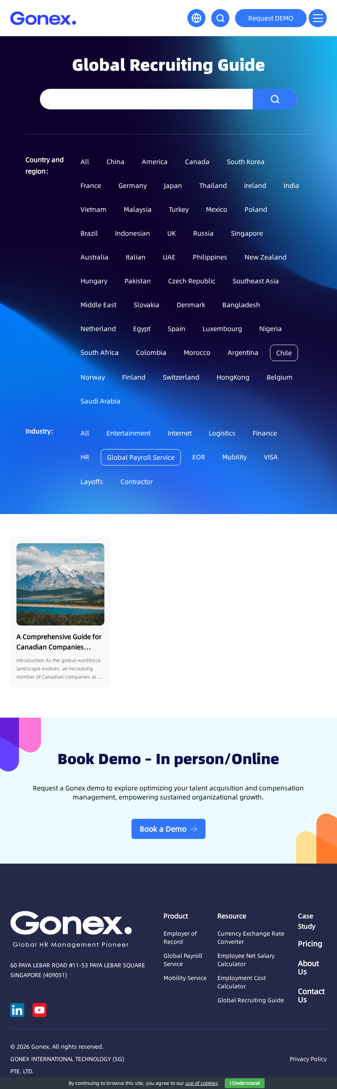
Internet (180, 433)
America (155, 161)
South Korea (246, 161)
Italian (135, 257)
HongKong (233, 377)
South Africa (100, 352)
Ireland (255, 185)
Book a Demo (163, 829)
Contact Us (311, 995)
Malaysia (138, 209)
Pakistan (138, 280)
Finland (133, 377)
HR (85, 456)
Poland (256, 209)
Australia (94, 257)
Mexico (216, 209)
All (85, 161)
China (115, 161)
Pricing (310, 944)
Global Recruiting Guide (250, 1000)
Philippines (210, 257)
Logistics (222, 433)
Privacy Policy (308, 1059)
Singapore (247, 233)
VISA (271, 456)
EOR (198, 456)
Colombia (151, 352)
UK (171, 233)
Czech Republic (191, 280)
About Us (308, 967)
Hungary (94, 280)
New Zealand (265, 257)
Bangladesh (241, 304)
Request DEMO (270, 18)
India (291, 185)
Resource (231, 915)
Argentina (243, 352)
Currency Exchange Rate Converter (250, 937)
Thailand (213, 185)
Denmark (191, 304)
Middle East (98, 304)
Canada (197, 161)
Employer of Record (180, 937)
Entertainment (128, 433)
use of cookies (201, 1083)
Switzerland (181, 377)
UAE (169, 257)
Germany (132, 185)
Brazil (89, 233)
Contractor (136, 481)
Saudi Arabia (100, 400)
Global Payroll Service (141, 457)
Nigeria (270, 328)
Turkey (179, 209)
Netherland (98, 328)
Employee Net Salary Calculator (246, 960)
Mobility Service (185, 978)
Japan (173, 185)
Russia (203, 233)
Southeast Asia (256, 280)
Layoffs (92, 481)
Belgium (280, 377)
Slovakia (146, 304)
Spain (176, 328)
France (91, 185)
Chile (284, 352)
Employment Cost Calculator (241, 982)
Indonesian (132, 233)
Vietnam (93, 209)
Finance (265, 433)
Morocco (197, 352)
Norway (93, 377)
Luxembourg (222, 328)
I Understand (245, 1083)
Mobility (234, 456)
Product (176, 915)
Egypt (141, 328)
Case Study (306, 921)
